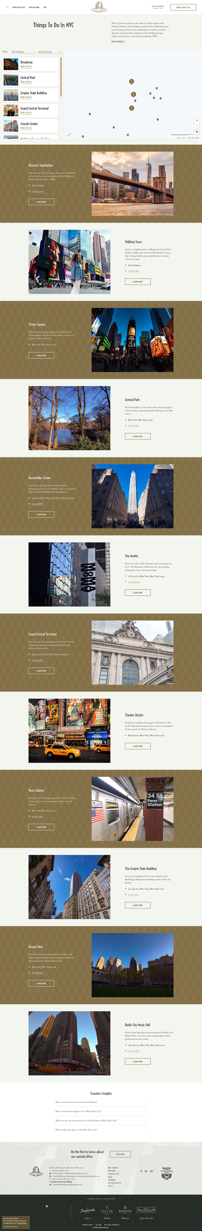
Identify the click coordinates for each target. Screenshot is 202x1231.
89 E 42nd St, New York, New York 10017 (50, 654)
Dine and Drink (34, 7)
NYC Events (113, 1168)
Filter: (5, 51)
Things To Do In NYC (53, 25)
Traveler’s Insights (101, 1093)
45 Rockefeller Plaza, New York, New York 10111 (53, 498)
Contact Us (113, 1174)
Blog (110, 1186)
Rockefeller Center (40, 478)
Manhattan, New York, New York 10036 (146, 735)
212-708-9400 (134, 582)
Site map (99, 1225)
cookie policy (22, 1223)
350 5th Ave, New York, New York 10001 (146, 889)
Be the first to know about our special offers (87, 1154)
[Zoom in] (197, 120)
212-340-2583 (37, 660)
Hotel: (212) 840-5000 (60, 1170)
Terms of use (181, 138)
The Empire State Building (140, 868)
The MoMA (131, 556)
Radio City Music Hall (137, 1025)
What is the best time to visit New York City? (76, 1129)
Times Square (37, 324)
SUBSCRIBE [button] (123, 1155)
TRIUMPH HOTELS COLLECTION (101, 1199)
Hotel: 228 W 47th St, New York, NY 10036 (66, 1168)
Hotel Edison (38, 185)
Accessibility (114, 1183)
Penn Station (36, 790)
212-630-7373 (37, 816)
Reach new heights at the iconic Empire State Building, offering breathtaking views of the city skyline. (148, 879)
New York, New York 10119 (43, 810)
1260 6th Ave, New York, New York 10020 (146, 1045)
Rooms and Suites (18, 7)
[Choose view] (197, 131)
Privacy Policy (88, 1225)
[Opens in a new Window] (166, 1173)
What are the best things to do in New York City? (78, 1111)
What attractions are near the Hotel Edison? (76, 1102)
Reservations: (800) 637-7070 (63, 1179)
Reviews (112, 1171)
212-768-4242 (37, 972)
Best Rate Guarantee (112, 1225)
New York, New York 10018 (44, 967)
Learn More (43, 203)
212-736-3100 (133, 894)
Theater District (134, 715)
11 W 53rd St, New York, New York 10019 (146, 576)
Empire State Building (34, 93)
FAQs (45, 7)
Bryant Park (36, 947)
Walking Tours (133, 242)
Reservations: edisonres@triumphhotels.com (70, 1173)
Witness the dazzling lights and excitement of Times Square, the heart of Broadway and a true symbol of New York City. (51, 335)
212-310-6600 (133, 425)
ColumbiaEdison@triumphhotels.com (67, 1184)
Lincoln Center (29, 124)
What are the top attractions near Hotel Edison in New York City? (86, 1120)
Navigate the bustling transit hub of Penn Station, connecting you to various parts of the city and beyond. (52, 801)
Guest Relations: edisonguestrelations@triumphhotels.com (76, 1176)
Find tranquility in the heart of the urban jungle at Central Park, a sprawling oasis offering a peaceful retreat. (149, 410)
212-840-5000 (37, 191)
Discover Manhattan (41, 165)
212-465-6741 (133, 1051)
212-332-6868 (37, 503)
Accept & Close (10, 1227)
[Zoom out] (197, 125)
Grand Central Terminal (35, 108)
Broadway (26, 62)
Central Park (28, 77)
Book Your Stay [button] (183, 8)
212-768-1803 (133, 271)
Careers (112, 1180)
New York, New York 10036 (44, 344)
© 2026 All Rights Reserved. (101, 1227)
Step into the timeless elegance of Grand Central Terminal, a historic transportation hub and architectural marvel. (51, 645)
